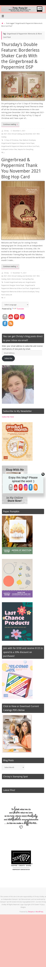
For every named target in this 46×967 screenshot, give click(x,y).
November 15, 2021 (20, 273)
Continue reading (9, 124)
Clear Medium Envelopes (27, 140)
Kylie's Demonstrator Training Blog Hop (20, 279)
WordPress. (39, 912)
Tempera (31, 912)
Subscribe (8, 358)
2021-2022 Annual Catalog (13, 134)
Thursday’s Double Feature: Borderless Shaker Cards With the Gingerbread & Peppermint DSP (20, 55)
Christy (6, 131)
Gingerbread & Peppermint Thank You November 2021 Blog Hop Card (21, 168)
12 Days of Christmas (11, 140)
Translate (20, 309)
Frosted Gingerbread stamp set (14, 282)
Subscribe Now (8, 417)
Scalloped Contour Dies (9, 149)
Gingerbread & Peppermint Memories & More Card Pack (20, 146)
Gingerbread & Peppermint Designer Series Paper (17, 143)
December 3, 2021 (19, 131)
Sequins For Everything (25, 149)
